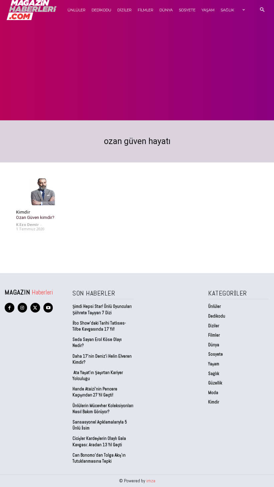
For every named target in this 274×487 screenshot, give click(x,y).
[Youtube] (48, 308)
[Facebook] (9, 308)
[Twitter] (35, 308)
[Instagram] (22, 308)
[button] (262, 10)
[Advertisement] (137, 70)
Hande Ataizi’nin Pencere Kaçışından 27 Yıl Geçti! (95, 392)
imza (150, 481)
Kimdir (23, 212)
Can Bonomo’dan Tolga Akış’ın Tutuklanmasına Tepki (99, 458)
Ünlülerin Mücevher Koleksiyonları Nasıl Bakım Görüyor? (103, 408)
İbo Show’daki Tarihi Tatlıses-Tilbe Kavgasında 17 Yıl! (99, 326)
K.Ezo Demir (27, 224)
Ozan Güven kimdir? (35, 217)
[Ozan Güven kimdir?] (43, 191)
